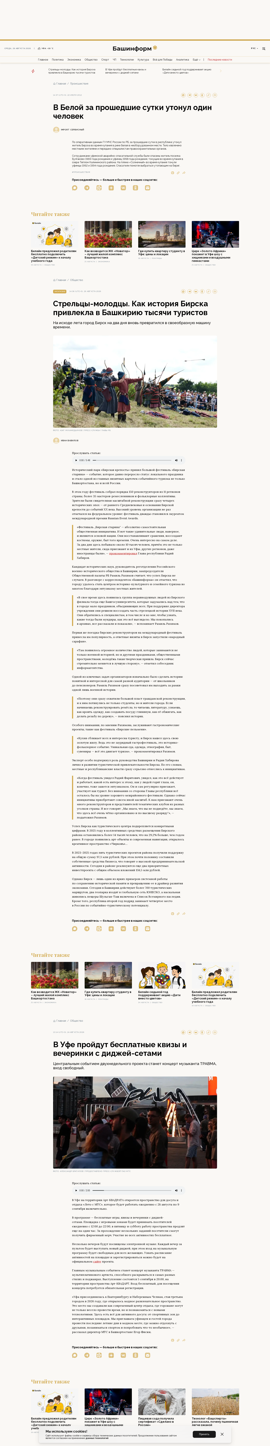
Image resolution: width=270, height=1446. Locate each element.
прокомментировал (123, 553)
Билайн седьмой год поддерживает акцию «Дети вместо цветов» (187, 71)
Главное (43, 59)
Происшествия (79, 83)
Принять (204, 1434)
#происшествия (81, 172)
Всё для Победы (162, 59)
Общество (91, 59)
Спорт (105, 59)
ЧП (114, 59)
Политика (58, 59)
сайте (97, 1261)
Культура (143, 59)
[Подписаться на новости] (147, 187)
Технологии (127, 59)
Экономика (74, 59)
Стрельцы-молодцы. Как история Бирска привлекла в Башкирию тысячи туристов (71, 71)
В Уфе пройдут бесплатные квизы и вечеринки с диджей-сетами (125, 71)
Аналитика (182, 59)
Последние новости (220, 59)
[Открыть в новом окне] (74, 187)
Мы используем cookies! (66, 1431)
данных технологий (97, 1438)
